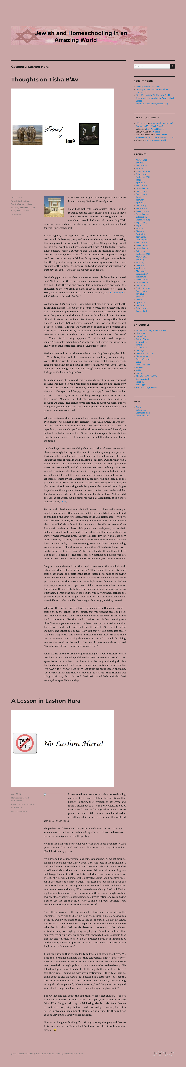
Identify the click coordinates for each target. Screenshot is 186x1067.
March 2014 (141, 237)
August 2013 (141, 257)
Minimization (142, 356)
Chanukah (140, 333)
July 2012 (140, 294)
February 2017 (142, 174)
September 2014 (143, 220)
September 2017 (143, 171)
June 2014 (140, 228)
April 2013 (140, 268)
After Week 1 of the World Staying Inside (153, 95)
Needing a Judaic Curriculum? (148, 87)
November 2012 (143, 282)
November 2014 (143, 214)
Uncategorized (142, 379)
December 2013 (142, 245)
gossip (14, 804)
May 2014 (140, 231)
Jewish (14, 201)
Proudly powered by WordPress (69, 1054)
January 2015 (141, 208)
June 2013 (140, 262)
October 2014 (141, 217)
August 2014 (141, 223)
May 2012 (140, 300)
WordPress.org (142, 416)
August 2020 (141, 160)
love (18, 210)
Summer (140, 373)
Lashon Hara (23, 201)
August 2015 (141, 194)
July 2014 (140, 225)
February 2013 (142, 274)
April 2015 (140, 203)
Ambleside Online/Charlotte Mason (151, 330)
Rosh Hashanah (143, 365)
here (63, 501)
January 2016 (141, 185)
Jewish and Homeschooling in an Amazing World (32, 1054)
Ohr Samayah (116, 292)
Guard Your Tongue (26, 804)
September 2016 (143, 177)
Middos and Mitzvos (145, 353)
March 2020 (141, 166)
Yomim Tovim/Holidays (21, 204)
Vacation (140, 382)
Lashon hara (16, 807)
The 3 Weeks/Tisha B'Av (146, 376)
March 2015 (141, 205)
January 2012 (141, 311)
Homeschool (17, 798)
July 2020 (140, 163)
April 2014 (140, 234)
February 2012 (142, 308)
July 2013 (140, 260)
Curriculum (141, 336)
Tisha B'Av (25, 210)
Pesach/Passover (143, 359)
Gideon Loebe (142, 123)
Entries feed (141, 410)
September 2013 (143, 254)
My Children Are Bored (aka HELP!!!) (152, 104)
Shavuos (139, 368)
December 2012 (142, 280)
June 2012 (140, 297)
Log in (138, 407)
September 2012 (143, 288)
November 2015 (143, 188)
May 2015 (140, 200)
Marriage (140, 350)
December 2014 (142, 211)
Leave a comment (19, 811)
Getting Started (142, 339)
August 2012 (141, 291)
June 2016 (140, 180)
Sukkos (139, 370)
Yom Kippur (141, 385)
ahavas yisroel (17, 208)
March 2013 (141, 271)
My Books (156, 132)
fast (26, 208)
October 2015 (141, 191)
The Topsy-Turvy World (155, 140)
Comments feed (143, 413)
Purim (138, 362)
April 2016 (140, 183)
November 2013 (142, 248)
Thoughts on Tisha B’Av (44, 79)
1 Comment (16, 214)
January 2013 (141, 277)
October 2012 (141, 285)
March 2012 (141, 305)
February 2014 (142, 240)
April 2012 (140, 302)
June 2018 (140, 168)
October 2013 (141, 251)
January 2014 (141, 243)
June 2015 (140, 197)
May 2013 (140, 265)
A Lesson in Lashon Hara (46, 700)
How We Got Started (155, 129)
